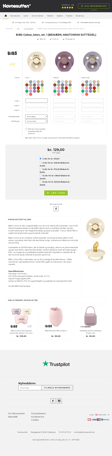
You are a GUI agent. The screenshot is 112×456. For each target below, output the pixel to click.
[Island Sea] (42, 84)
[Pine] (34, 87)
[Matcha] (42, 87)
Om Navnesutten (16, 413)
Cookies (35, 420)
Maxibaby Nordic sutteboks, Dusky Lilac (90, 332)
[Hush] (30, 91)
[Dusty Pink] (30, 87)
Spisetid (60, 16)
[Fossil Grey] (38, 84)
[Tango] (30, 94)
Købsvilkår (13, 417)
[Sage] (30, 84)
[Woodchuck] (27, 84)
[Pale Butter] (42, 91)
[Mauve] (34, 84)
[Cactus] (27, 91)
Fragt (58, 152)
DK (18, 29)
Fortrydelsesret (38, 413)
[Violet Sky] (27, 87)
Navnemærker (37, 16)
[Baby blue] (34, 81)
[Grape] (34, 91)
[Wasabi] (38, 91)
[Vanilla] (42, 81)
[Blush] (38, 81)
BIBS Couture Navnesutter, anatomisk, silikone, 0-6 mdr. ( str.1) (21, 333)
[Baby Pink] (27, 94)
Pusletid (69, 16)
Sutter (25, 16)
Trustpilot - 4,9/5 (67, 5)
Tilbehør (50, 16)
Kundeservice (37, 417)
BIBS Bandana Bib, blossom (56, 331)
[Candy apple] (38, 87)
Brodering (80, 16)
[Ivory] (27, 81)
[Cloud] (30, 81)
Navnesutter (15, 16)
